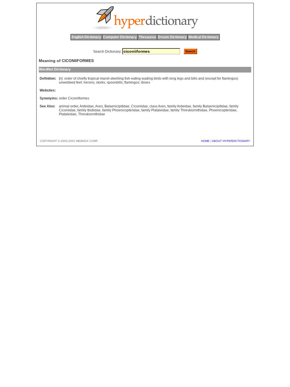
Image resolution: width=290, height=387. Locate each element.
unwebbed (67, 82)
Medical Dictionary (204, 37)
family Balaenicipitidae (210, 106)
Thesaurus (147, 37)
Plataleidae (67, 114)
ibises (145, 82)
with (165, 78)
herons (89, 82)
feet (79, 82)
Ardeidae (87, 106)
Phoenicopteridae (222, 110)
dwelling (117, 78)
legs (180, 78)
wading (147, 78)
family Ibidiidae (89, 110)
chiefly (82, 78)
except (211, 78)
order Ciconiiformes (74, 98)
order (68, 78)
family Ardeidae (179, 106)
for (219, 78)
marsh (105, 78)
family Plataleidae (155, 110)
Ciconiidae (139, 106)
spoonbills (115, 82)
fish (127, 78)
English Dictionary (86, 37)
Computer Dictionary (120, 37)
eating (136, 78)
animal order (68, 106)
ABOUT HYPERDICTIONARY (231, 141)
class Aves (158, 106)
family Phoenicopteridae (121, 110)
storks (100, 82)
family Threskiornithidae (188, 110)
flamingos (229, 78)
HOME (205, 141)
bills (194, 78)
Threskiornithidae (91, 114)
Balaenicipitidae (117, 106)
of (74, 78)
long (172, 78)
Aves (99, 106)
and (187, 78)
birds (157, 78)
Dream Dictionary (172, 37)
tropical (93, 78)
